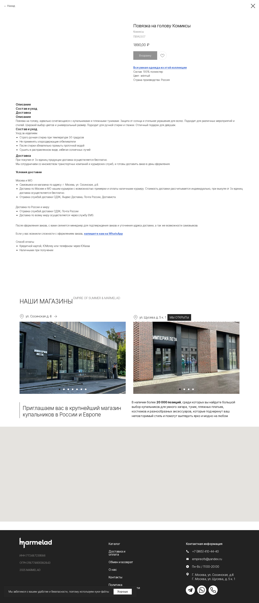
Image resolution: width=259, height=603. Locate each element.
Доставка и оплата (117, 552)
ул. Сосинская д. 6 (39, 316)
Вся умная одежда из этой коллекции (160, 67)
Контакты (115, 577)
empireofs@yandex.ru (207, 559)
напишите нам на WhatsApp (103, 233)
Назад (11, 5)
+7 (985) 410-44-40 (205, 551)
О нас (113, 569)
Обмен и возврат (121, 562)
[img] (190, 590)
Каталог (114, 544)
